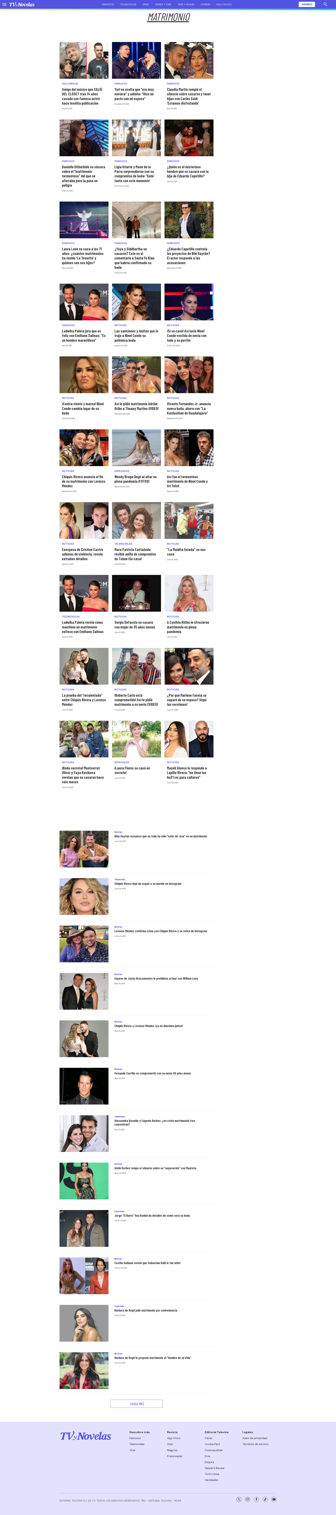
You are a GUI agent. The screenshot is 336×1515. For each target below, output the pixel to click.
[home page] (22, 4)
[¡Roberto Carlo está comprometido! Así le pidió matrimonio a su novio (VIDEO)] (136, 666)
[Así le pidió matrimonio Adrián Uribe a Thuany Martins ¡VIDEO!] (136, 374)
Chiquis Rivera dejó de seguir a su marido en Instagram (147, 883)
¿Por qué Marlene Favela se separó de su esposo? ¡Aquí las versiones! (186, 700)
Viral (146, 4)
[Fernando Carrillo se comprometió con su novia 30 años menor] (83, 1086)
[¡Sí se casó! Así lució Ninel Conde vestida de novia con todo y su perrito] (189, 302)
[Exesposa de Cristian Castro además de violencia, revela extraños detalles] (83, 520)
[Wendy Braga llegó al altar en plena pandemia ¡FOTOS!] (136, 447)
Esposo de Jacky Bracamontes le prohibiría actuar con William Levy (156, 978)
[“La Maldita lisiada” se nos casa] (189, 520)
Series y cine (163, 4)
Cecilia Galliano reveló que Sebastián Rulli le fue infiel (147, 1263)
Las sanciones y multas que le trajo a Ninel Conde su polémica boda (136, 335)
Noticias (120, 325)
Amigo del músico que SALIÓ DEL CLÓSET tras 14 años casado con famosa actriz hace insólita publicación (82, 96)
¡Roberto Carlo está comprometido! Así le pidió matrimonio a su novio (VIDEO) (136, 700)
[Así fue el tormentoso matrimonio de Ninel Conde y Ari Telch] (189, 447)
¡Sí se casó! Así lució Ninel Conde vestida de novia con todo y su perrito (186, 335)
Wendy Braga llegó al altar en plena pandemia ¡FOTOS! (135, 478)
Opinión (205, 4)
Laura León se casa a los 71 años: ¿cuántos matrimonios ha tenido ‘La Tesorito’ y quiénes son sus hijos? (83, 256)
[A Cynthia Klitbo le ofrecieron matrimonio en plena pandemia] (189, 593)
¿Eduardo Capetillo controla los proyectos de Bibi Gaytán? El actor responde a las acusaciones (188, 256)
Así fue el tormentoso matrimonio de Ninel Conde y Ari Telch (187, 481)
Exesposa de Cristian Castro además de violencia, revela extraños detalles (82, 554)
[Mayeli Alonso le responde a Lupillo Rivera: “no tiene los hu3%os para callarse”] (189, 739)
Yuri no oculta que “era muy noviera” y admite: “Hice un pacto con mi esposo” (134, 94)
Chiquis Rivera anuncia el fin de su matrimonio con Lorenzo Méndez (83, 481)
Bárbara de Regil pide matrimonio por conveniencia (145, 1310)
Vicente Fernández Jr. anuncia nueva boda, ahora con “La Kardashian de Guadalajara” (189, 408)
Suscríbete (307, 4)
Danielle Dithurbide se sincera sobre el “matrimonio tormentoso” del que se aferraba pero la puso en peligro (83, 176)
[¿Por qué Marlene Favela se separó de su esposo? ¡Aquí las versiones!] (189, 666)
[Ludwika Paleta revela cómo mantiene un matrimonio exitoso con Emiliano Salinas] (83, 593)
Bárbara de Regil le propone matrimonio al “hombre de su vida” (152, 1358)
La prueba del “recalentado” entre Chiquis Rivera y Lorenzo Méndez (84, 700)
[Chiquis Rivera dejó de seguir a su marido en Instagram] (83, 896)
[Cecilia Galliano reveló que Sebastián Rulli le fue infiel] (83, 1275)
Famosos (108, 4)
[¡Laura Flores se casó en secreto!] (136, 739)
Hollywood (224, 4)
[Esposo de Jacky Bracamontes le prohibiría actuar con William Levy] (83, 991)
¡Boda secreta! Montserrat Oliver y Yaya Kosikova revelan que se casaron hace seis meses (83, 775)
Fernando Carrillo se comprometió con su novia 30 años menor (152, 1073)
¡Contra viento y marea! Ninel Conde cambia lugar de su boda (83, 408)
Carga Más (137, 1403)
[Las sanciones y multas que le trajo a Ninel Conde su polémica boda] (136, 302)
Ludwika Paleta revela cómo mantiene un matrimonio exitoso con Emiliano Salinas (83, 627)
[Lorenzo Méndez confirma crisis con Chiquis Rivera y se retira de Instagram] (83, 944)
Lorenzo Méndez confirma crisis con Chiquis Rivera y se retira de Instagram (160, 931)
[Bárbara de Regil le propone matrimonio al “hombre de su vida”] (83, 1370)
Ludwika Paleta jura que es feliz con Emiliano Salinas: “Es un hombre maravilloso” (84, 335)
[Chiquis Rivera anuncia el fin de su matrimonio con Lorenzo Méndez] (83, 447)
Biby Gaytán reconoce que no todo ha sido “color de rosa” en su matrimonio (160, 836)
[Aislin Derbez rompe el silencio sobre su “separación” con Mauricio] (83, 1181)
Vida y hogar (186, 4)
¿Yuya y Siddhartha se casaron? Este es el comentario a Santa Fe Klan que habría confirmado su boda (134, 258)
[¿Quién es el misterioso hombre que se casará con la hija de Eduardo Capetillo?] (189, 137)
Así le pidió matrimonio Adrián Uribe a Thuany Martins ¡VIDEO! (136, 405)
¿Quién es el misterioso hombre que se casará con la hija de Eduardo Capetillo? (188, 171)
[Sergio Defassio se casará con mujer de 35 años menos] (136, 593)
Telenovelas (128, 4)
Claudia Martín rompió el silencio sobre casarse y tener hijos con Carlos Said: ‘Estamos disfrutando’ (189, 96)
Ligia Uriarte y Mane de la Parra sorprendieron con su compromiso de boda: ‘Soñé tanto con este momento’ (134, 173)
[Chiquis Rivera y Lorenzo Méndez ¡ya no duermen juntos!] (83, 1038)
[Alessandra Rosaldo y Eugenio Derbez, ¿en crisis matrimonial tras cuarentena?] (83, 1133)
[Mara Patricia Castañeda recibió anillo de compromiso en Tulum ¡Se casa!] (136, 520)
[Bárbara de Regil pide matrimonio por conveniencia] (83, 1323)
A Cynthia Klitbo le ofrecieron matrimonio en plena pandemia (188, 627)
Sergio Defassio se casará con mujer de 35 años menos (134, 624)
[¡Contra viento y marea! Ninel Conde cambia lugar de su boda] (83, 374)
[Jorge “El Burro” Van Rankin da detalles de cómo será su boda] (83, 1228)
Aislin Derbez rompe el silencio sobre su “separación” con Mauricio (155, 1168)
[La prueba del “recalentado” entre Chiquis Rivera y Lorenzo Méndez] (83, 666)
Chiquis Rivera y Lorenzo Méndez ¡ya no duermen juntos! (148, 1026)
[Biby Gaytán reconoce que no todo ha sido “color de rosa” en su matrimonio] (83, 849)
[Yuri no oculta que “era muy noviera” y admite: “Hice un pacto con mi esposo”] (136, 60)
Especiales (121, 471)
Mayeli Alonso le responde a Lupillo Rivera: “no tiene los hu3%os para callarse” (187, 772)
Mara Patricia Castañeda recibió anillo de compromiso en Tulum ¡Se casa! (135, 554)
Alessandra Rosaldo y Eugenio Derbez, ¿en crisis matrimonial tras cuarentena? (154, 1122)
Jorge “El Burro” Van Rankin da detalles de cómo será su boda (152, 1215)
